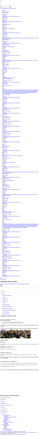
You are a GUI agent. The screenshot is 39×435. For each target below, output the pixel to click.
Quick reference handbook (6, 51)
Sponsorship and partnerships (6, 133)
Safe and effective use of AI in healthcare (14, 90)
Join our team (6, 419)
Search (10, 6)
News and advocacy (5, 83)
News (3, 86)
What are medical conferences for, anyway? (9, 89)
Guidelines (4, 47)
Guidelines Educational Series (6, 38)
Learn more (4, 15)
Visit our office (2, 403)
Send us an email (2, 410)
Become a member (5, 12)
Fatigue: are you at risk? (11, 77)
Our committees (6, 417)
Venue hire (4, 428)
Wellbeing (3, 62)
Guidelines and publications (6, 44)
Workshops (3, 302)
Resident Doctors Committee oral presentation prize (9, 310)
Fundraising (6, 423)
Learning (5, 427)
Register (8, 8)
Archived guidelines (5, 50)
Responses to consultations (6, 109)
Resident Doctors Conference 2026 (16, 283)
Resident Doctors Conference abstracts (7, 308)
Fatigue (3, 74)
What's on (5, 425)
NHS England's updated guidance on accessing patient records (18, 93)
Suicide (3, 73)
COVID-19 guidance (26, 60)
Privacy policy (13, 431)
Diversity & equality (19, 60)
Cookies (24, 431)
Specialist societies (7, 420)
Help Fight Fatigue (5, 77)
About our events (5, 28)
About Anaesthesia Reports (6, 60)
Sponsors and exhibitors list (6, 313)
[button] (0, 5)
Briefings (3, 104)
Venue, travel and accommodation (6, 306)
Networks (11, 21)
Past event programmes (11, 28)
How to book (4, 297)
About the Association (7, 415)
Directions (5, 403)
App (22, 21)
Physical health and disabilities (6, 78)
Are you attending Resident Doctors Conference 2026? (24, 89)
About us (3, 414)
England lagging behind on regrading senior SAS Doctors (13, 92)
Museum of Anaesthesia (5, 424)
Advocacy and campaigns (6, 94)
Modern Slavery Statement (19, 431)
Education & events (8, 283)
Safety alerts (4, 138)
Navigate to (3, 293)
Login (1, 8)
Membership (4, 10)
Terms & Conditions (3, 431)
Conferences (4, 29)
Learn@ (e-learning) (5, 39)
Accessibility (8, 431)
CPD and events (4, 22)
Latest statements (4, 99)
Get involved (4, 421)
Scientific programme (5, 299)
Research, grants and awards (6, 117)
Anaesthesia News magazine (33, 60)
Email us (6, 410)
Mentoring (4, 21)
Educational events (5, 34)
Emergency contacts (5, 64)
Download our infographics (6, 61)
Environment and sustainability (7, 122)
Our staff (5, 418)
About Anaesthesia (13, 60)
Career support (8, 21)
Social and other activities (25, 283)
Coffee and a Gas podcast (17, 21)
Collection (5, 426)
